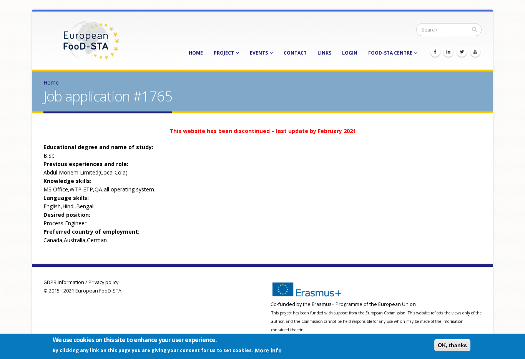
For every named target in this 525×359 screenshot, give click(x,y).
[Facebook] (435, 52)
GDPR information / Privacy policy (80, 282)
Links (324, 53)
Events (259, 53)
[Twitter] (462, 52)
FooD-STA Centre (390, 53)
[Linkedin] (448, 52)
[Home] (91, 39)
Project (224, 53)
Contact (295, 53)
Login (349, 53)
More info (268, 350)
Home (196, 53)
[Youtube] (475, 52)
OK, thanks (452, 345)
